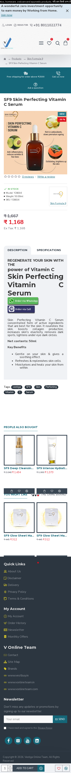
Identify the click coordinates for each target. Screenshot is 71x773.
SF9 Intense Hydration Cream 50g (52, 468)
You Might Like (15, 494)
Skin (38, 387)
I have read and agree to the (30, 727)
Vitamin (9, 392)
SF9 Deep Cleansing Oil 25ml (19, 468)
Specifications (49, 250)
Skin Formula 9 (35, 58)
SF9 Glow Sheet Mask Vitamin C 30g (19, 535)
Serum (29, 392)
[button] (33, 495)
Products (16, 58)
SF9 (28, 387)
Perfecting (51, 387)
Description (17, 250)
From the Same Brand (48, 494)
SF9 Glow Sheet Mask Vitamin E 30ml (52, 535)
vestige (17, 387)
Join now (6, 15)
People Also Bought (21, 427)
